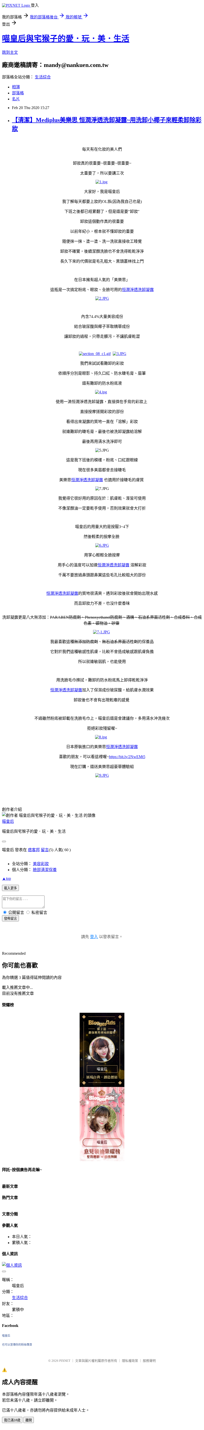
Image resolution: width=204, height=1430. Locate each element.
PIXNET (64, 1361)
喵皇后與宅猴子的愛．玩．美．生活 (65, 38)
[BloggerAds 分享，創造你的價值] (102, 1025)
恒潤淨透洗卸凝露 (138, 290)
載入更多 (10, 888)
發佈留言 (10, 918)
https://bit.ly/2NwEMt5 (127, 757)
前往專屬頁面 (102, 1050)
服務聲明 (149, 1361)
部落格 (18, 93)
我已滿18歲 (12, 1420)
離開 (28, 1420)
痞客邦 (34, 850)
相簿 (16, 87)
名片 (16, 99)
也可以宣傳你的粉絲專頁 (17, 1344)
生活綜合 (43, 77)
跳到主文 (10, 52)
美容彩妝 (41, 864)
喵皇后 (8, 821)
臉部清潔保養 (45, 870)
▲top (6, 878)
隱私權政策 (130, 1361)
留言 (45, 850)
